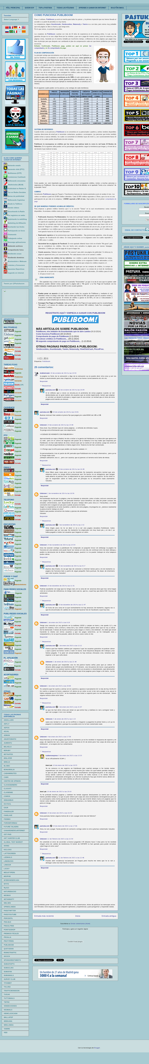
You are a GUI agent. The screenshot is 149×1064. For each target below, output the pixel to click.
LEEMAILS (8, 857)
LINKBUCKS (8, 861)
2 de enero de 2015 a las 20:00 (59, 686)
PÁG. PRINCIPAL (13, 8)
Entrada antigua (109, 916)
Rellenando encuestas (16, 181)
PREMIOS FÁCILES (11, 933)
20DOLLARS (9, 720)
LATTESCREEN (10, 853)
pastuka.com (50, 390)
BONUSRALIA (9, 769)
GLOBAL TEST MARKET (13, 842)
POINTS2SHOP (9, 930)
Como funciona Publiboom (48, 334)
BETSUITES (8, 754)
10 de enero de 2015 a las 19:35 (65, 765)
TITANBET (8, 983)
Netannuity (74, 349)
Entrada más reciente (44, 916)
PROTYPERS (9, 941)
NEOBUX (7, 895)
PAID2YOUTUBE (10, 914)
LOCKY (6, 869)
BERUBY (7, 750)
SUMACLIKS (8, 968)
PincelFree (98, 349)
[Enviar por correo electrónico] (38, 358)
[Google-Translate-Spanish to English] (24, 29)
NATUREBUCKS (10, 891)
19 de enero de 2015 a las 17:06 (65, 826)
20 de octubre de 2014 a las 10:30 (63, 373)
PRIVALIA (7, 937)
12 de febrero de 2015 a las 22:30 (60, 839)
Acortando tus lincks (16, 227)
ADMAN (7, 735)
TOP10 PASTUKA (45, 8)
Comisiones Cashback (16, 177)
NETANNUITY (9, 899)
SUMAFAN (8, 972)
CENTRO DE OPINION (12, 781)
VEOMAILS (8, 1010)
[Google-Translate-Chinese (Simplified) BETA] (7, 29)
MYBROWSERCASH (11, 880)
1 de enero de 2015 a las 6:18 (58, 622)
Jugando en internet (16, 273)
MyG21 (6, 888)
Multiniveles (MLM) (15, 185)
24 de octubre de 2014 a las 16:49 (71, 469)
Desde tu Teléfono (15, 204)
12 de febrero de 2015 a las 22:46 (71, 858)
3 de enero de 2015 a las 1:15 (64, 719)
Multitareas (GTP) (15, 173)
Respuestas (46, 386)
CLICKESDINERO (10, 785)
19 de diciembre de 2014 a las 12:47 (72, 605)
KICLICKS (7, 850)
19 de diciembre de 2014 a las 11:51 (61, 586)
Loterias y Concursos (16, 265)
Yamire (85, 24)
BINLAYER (8, 758)
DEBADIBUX (8, 800)
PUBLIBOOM (9, 945)
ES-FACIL (7, 804)
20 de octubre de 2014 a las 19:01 (66, 412)
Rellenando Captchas (16, 200)
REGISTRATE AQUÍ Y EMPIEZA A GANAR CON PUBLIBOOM (75, 313)
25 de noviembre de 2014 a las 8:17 (72, 566)
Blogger (97, 1048)
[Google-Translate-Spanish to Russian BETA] (7, 33)
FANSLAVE (8, 815)
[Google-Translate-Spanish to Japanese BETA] (19, 29)
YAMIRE (7, 1029)
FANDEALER (9, 811)
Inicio (77, 916)
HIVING (6, 846)
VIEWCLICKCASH (10, 1013)
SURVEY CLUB (9, 979)
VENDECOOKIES (10, 1006)
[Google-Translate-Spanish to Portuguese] (11, 33)
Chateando (12, 234)
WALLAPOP (8, 1017)
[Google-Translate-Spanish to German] (15, 29)
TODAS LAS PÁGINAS (65, 8)
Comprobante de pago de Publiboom (52, 336)
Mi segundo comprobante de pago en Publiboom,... (58, 341)
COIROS (7, 796)
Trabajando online (15, 238)
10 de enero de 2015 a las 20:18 (59, 792)
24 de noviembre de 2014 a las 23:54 (61, 545)
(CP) (22, 385)
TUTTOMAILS (9, 998)
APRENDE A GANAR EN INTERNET (92, 8)
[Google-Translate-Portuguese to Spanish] (19, 33)
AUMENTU (8, 743)
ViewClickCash (86, 349)
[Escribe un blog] (40, 358)
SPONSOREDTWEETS (12, 960)
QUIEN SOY (29, 8)
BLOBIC (7, 766)
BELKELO (8, 747)
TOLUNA (7, 987)
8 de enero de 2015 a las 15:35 (70, 756)
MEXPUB (7, 876)
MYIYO (6, 884)
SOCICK (7, 956)
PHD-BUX (7, 922)
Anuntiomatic (56, 24)
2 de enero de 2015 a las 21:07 (70, 707)
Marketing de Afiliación (17, 223)
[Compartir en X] (43, 358)
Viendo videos (14, 208)
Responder (44, 381)
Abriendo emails (14, 165)
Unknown (43, 425)
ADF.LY (6, 724)
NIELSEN (7, 903)
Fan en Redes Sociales (17, 192)
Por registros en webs (16, 215)
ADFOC (7, 728)
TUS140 (7, 994)
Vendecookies (67, 24)
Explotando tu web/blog (17, 219)
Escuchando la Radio (16, 211)
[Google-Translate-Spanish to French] (11, 29)
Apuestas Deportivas (16, 269)
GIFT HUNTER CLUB (12, 838)
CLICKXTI (7, 789)
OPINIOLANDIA (10, 907)
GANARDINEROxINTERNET (14, 830)
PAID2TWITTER (10, 911)
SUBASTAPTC (9, 964)
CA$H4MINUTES (10, 773)
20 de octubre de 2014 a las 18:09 (71, 390)
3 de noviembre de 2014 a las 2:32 (71, 525)
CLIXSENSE (8, 792)
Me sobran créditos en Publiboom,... (52, 339)
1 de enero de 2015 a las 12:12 (70, 646)
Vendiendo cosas (14, 254)
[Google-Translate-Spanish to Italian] (15, 33)
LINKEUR (7, 865)
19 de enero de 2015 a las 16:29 (59, 813)
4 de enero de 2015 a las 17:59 (59, 737)
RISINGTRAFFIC (10, 952)
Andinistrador (45, 373)
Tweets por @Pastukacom (14, 283)
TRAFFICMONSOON (11, 991)
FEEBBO (7, 819)
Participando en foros (16, 231)
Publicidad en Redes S (17, 188)
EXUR (6, 808)
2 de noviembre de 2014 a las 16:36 (60, 493)
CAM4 (6, 777)
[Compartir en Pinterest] (47, 358)
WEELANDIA (9, 1025)
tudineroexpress (52, 756)
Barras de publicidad (16, 196)
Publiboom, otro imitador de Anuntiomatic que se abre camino (63, 331)
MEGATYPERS (9, 872)
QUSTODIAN (9, 949)
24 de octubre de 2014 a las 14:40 (60, 425)
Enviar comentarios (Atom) (80, 924)
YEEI (5, 1032)
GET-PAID (7, 834)
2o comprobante (54, 48)
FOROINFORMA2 (10, 823)
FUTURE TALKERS (11, 827)
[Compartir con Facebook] (45, 358)
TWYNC (7, 1002)
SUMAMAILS (9, 975)
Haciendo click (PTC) (16, 169)
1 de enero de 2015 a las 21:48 (65, 662)
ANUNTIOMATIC (10, 739)
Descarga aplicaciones (17, 242)
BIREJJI (7, 762)
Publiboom (50, 19)
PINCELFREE (9, 926)
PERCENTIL (8, 918)
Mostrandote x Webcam (17, 261)
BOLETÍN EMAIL (117, 8)
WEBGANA (8, 1021)
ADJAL (6, 731)
